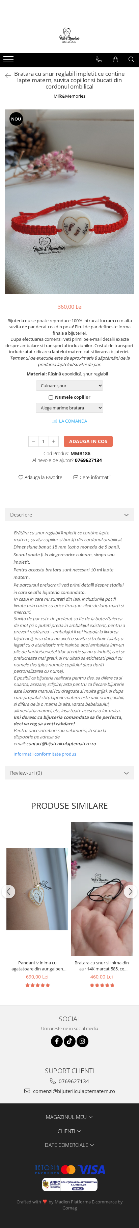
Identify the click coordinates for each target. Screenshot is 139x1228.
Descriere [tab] (21, 514)
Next (128, 209)
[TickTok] (70, 1041)
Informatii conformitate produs (44, 754)
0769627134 (73, 1081)
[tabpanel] (69, 201)
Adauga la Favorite (42, 477)
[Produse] (9, 61)
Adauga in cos (88, 441)
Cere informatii (94, 477)
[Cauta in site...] (131, 59)
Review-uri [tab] (26, 772)
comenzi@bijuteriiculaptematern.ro (73, 1091)
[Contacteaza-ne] (98, 59)
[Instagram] (82, 1041)
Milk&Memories (69, 96)
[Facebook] (57, 1041)
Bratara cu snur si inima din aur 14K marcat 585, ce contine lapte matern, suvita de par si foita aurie (102, 966)
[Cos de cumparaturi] (115, 59)
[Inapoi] (5, 75)
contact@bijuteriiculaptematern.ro (61, 743)
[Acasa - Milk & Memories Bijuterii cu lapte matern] (69, 36)
